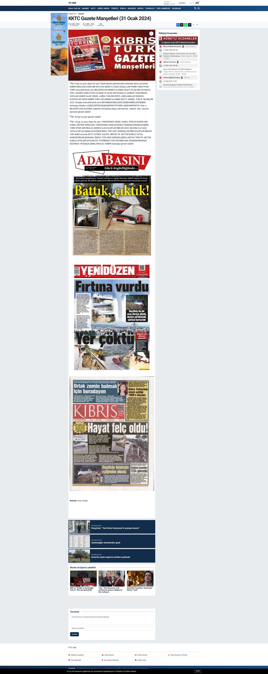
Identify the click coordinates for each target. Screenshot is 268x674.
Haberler (72, 14)
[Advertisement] (112, 510)
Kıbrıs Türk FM (74, 8)
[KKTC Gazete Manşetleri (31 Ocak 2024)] (111, 55)
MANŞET (85, 8)
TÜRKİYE (114, 8)
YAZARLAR (176, 8)
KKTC (93, 8)
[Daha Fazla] (189, 25)
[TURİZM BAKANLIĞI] (59, 44)
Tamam (198, 671)
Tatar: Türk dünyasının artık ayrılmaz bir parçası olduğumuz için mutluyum (110, 590)
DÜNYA (123, 8)
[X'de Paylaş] (181, 25)
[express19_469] (112, 317)
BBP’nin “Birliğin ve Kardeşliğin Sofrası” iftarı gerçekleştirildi (81, 589)
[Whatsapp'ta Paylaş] (185, 25)
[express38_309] (112, 202)
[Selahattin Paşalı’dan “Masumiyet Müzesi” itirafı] (140, 578)
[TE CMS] (72, 647)
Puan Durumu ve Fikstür (179, 655)
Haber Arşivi (142, 660)
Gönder (74, 634)
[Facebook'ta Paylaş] (177, 25)
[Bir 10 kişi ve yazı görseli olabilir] (85, 116)
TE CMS (72, 3)
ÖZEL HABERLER (163, 8)
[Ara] (195, 8)
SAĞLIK (140, 8)
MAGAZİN (132, 8)
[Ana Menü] (198, 8)
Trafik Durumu (142, 655)
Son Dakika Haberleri (111, 660)
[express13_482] (112, 433)
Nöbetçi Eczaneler (77, 655)
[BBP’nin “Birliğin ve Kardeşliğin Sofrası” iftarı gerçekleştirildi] (83, 578)
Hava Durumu (109, 655)
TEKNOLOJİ (150, 8)
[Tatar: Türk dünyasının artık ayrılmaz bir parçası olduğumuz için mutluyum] (112, 578)
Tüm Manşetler (76, 660)
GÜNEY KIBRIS (103, 8)
